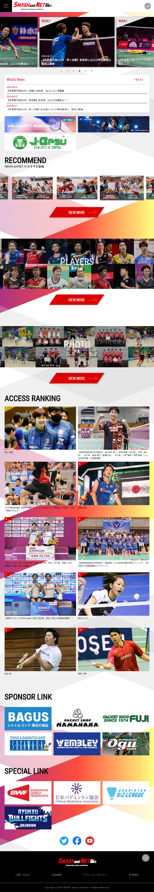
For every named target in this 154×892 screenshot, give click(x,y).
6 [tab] (92, 71)
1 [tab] (62, 71)
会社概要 (56, 874)
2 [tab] (68, 71)
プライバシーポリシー (95, 874)
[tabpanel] (77, 42)
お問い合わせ (22, 874)
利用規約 (134, 874)
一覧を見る (138, 79)
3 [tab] (74, 71)
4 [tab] (80, 71)
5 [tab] (86, 71)
